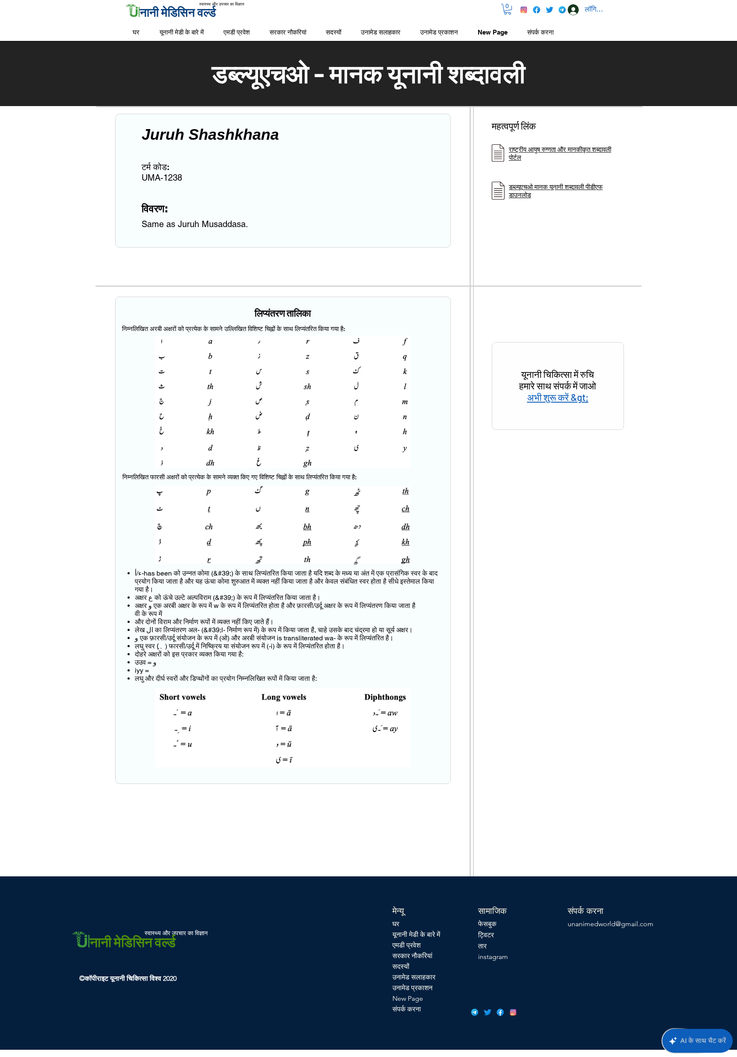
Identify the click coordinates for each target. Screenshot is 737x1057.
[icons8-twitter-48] (549, 10)
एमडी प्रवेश (406, 945)
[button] (507, 9)
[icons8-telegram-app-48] (562, 10)
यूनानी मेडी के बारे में (416, 934)
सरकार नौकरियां (412, 956)
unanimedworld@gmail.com (610, 924)
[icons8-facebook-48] (536, 10)
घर (395, 924)
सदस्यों (400, 966)
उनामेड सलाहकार (413, 977)
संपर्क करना (406, 1009)
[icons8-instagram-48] (523, 10)
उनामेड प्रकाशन (412, 988)
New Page (407, 998)
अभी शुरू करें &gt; (558, 397)
